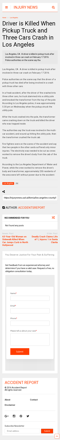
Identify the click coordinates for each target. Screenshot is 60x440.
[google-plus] (6, 416)
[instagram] (14, 416)
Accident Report (22, 382)
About (7, 400)
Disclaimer (10, 405)
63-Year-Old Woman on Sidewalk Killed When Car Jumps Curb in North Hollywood (15, 241)
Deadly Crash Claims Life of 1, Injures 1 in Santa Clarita (45, 239)
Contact (34, 400)
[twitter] (28, 416)
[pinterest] (21, 416)
